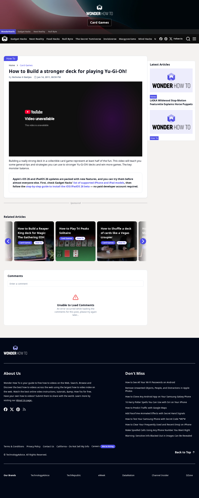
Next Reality (39, 31)
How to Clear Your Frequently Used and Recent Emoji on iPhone (158, 424)
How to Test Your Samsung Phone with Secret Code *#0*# (155, 418)
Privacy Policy (33, 446)
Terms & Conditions (14, 446)
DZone (189, 475)
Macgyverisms (127, 38)
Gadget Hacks (24, 31)
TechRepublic (74, 475)
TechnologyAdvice (40, 475)
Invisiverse (110, 38)
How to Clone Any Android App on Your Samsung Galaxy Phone (158, 396)
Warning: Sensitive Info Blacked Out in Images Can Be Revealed (158, 435)
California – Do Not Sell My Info (73, 446)
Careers (103, 446)
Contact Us (48, 446)
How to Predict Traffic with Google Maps (146, 407)
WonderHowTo (8, 31)
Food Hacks (53, 38)
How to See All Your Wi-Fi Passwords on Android (150, 382)
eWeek (101, 475)
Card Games (99, 22)
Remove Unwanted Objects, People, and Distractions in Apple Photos (157, 389)
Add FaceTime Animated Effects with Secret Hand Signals (155, 413)
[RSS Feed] (24, 409)
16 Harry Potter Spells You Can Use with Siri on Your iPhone (156, 402)
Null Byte (52, 31)
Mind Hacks (145, 38)
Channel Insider (160, 475)
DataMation (128, 475)
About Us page (24, 400)
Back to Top (183, 452)
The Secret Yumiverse (88, 38)
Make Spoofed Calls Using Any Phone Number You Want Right (157, 430)
